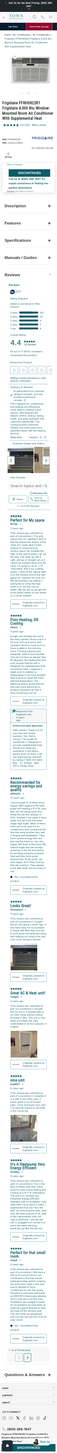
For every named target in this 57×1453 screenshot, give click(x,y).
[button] (3, 17)
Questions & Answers (25, 1374)
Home (8, 34)
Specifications (18, 240)
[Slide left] (22, 93)
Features (13, 223)
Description (15, 206)
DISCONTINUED (29, 173)
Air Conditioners (22, 34)
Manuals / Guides (21, 257)
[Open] (7, 1445)
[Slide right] (35, 93)
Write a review (39, 125)
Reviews (12, 275)
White (8, 157)
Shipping (11, 191)
